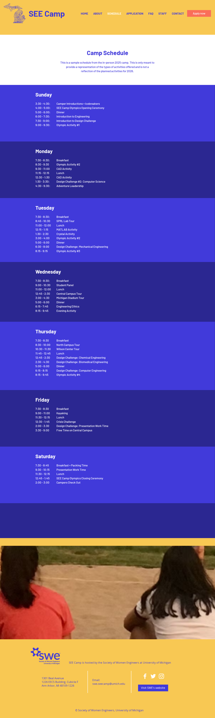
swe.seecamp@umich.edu (108, 684)
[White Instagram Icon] (161, 676)
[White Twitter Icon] (153, 676)
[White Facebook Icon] (144, 676)
